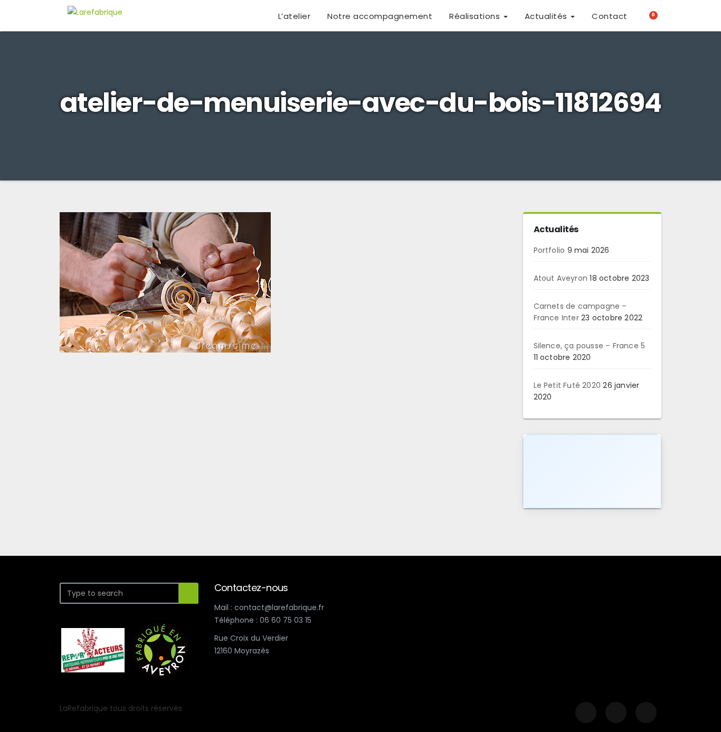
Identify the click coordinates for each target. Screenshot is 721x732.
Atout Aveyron (561, 278)
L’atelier (294, 16)
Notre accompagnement (379, 16)
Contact (610, 16)
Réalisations (475, 16)
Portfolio (549, 250)
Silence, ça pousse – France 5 (590, 345)
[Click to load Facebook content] (592, 471)
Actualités (547, 16)
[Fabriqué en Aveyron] (160, 649)
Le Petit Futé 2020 (567, 385)
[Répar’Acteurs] (93, 649)
